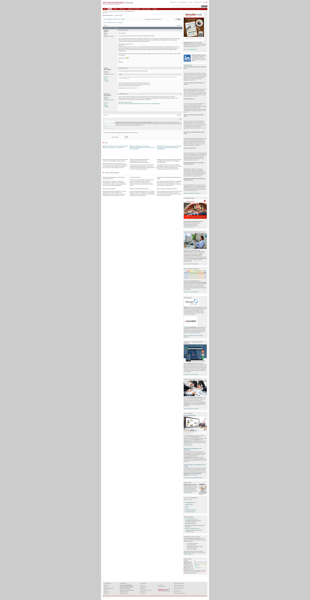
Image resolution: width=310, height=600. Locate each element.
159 (108, 97)
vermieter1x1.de (179, 591)
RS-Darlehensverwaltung (190, 509)
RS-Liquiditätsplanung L (190, 502)
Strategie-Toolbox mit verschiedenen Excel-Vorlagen (195, 465)
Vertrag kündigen (126, 585)
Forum (109, 9)
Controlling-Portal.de (179, 586)
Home (104, 11)
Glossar (154, 9)
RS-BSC (187, 508)
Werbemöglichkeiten (109, 588)
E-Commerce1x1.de (179, 588)
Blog (105, 78)
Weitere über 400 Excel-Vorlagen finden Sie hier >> (194, 477)
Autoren (190, 2)
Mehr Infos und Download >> (191, 573)
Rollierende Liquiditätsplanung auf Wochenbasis (192, 449)
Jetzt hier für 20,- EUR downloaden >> (191, 291)
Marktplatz (123, 9)
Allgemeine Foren (113, 11)
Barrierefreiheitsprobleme (146, 590)
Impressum (124, 593)
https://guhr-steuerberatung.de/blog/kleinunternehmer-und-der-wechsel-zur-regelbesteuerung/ (139, 103)
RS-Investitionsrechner (190, 511)
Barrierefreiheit (125, 588)
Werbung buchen (198, 2)
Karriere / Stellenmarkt (134, 9)
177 (108, 71)
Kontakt (107, 585)
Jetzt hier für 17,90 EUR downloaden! (191, 374)
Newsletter (144, 591)
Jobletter (143, 593)
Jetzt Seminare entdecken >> (189, 227)
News (105, 9)
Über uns (107, 586)
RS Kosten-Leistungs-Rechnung (192, 528)
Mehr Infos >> (192, 80)
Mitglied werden (173, 2)
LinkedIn (107, 593)
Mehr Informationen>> (194, 474)
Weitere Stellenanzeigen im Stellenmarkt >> (192, 193)
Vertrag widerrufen (127, 587)
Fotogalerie (106, 80)
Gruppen (106, 79)
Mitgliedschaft (144, 586)
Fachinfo (115, 9)
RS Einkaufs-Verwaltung (190, 523)
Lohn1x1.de (178, 590)
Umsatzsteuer (121, 11)
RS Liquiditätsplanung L (190, 415)
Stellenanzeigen (188, 65)
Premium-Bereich (183, 2)
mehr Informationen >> (188, 554)
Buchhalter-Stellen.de (180, 585)
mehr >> (142, 125)
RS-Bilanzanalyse (189, 504)
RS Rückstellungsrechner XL (191, 519)
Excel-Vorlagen (146, 9)
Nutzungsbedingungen (127, 590)
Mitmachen (144, 588)
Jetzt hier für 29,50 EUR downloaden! (191, 263)
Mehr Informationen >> (191, 314)
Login (206, 2)
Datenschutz (124, 591)
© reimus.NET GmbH (107, 597)
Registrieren (110, 19)
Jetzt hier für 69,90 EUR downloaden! (191, 408)
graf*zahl (125, 88)
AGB (106, 590)
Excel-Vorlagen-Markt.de (180, 593)
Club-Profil (106, 76)
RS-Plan (187, 506)
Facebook (107, 591)
